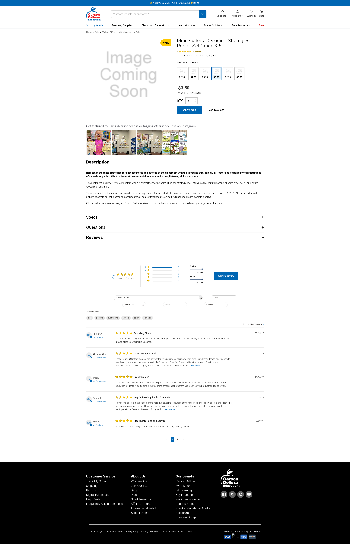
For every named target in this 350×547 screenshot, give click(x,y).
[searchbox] (156, 298)
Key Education (185, 495)
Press (134, 495)
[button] (99, 142)
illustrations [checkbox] (113, 317)
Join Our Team (140, 486)
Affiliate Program (142, 504)
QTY (180, 100)
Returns (91, 490)
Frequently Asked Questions (104, 504)
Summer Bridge (186, 517)
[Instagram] (232, 494)
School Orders (140, 513)
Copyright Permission (150, 531)
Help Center (94, 499)
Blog (134, 490)
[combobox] (224, 297)
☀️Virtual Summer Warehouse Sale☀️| (175, 3)
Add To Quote (216, 110)
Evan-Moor (183, 486)
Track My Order (96, 481)
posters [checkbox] (99, 317)
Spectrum (182, 513)
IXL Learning (184, 490)
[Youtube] (249, 494)
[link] (189, 51)
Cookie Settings (95, 531)
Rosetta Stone (185, 504)
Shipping (91, 486)
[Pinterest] (240, 494)
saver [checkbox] (136, 317)
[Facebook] (224, 494)
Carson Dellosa (186, 481)
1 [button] (172, 439)
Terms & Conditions (114, 531)
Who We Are (139, 481)
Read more (195, 365)
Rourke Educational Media (193, 508)
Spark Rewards (141, 499)
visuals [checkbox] (126, 317)
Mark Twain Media (188, 499)
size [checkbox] (89, 317)
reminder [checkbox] (147, 317)
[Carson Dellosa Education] (93, 14)
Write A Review (226, 276)
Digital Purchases (97, 495)
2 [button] (177, 439)
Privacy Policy (132, 531)
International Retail (143, 508)
